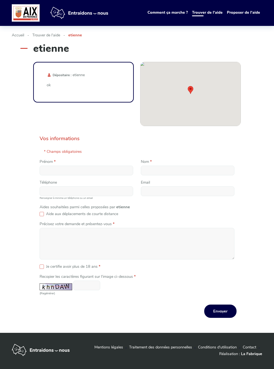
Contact (249, 347)
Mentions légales (108, 347)
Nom (146, 161)
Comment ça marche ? (167, 12)
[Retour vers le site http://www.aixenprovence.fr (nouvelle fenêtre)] (26, 12)
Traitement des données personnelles (160, 347)
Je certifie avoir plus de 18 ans (73, 266)
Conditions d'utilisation (217, 347)
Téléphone (48, 182)
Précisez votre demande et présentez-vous (77, 223)
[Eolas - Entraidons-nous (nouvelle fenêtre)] (41, 354)
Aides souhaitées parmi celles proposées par (85, 207)
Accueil (18, 35)
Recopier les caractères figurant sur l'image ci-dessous (88, 276)
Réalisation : (240, 353)
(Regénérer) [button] (47, 293)
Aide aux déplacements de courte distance (82, 213)
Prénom (48, 161)
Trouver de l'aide (207, 12)
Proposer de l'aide (243, 12)
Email (145, 182)
